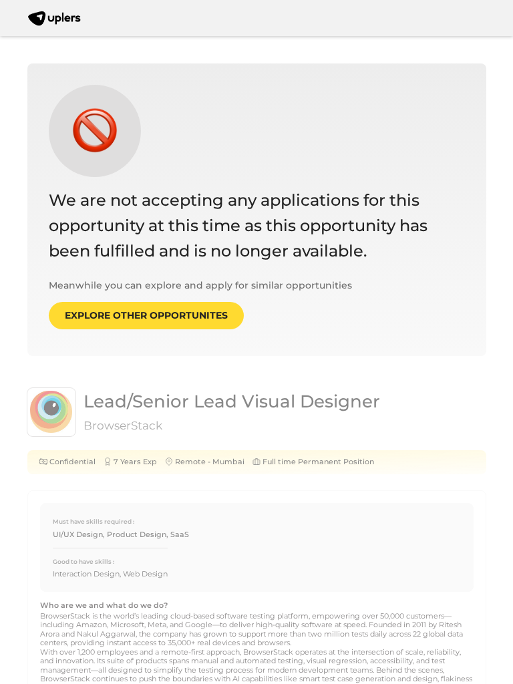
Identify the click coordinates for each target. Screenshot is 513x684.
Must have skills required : (93, 521)
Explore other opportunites (146, 315)
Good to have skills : (83, 561)
